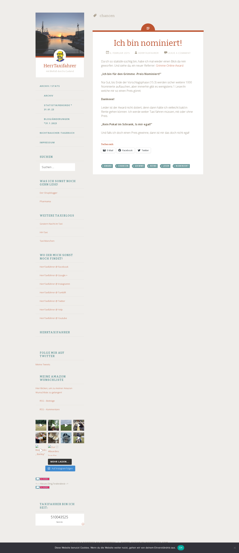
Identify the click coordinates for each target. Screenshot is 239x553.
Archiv (48, 95)
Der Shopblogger (48, 192)
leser (166, 166)
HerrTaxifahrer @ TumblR (53, 292)
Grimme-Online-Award (169, 65)
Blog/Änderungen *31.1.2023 (57, 121)
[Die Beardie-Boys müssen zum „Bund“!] (78, 425)
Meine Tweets (43, 364)
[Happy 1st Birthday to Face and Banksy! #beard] (41, 437)
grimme (139, 166)
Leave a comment (179, 53)
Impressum (47, 142)
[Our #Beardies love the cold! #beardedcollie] (53, 450)
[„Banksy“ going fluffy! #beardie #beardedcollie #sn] (66, 437)
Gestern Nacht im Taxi (51, 223)
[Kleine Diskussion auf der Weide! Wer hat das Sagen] (41, 425)
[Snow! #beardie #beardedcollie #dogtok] (53, 437)
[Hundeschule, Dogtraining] (78, 437)
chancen (123, 166)
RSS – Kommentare (50, 409)
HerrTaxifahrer (60, 66)
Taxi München (47, 240)
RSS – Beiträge (47, 400)
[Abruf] (66, 425)
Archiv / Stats (50, 86)
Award (108, 166)
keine (153, 166)
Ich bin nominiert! (148, 43)
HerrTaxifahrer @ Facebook (54, 266)
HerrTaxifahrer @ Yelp (51, 309)
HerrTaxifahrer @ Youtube (53, 318)
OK (180, 547)
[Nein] (234, 548)
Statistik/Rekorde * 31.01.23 (58, 107)
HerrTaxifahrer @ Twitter (52, 301)
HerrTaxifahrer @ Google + (53, 275)
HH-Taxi (44, 232)
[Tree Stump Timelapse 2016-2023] (53, 425)
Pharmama (45, 201)
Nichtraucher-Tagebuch (57, 132)
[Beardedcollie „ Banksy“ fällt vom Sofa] (41, 450)
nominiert (182, 166)
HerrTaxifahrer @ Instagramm (55, 283)
